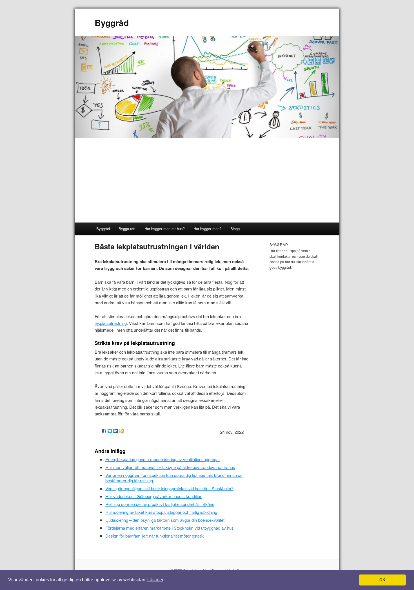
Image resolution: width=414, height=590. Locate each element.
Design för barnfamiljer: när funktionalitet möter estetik (154, 536)
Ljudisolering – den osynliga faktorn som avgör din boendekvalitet (164, 520)
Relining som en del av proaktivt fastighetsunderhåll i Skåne (159, 504)
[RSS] (121, 431)
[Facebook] (104, 431)
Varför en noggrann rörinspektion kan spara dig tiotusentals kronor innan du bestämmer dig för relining (173, 477)
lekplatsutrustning (111, 323)
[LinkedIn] (115, 431)
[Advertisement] (207, 180)
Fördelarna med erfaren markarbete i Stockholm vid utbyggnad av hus (169, 528)
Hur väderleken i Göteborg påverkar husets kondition (153, 496)
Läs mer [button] (155, 579)
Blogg (235, 228)
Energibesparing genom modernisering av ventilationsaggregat (162, 459)
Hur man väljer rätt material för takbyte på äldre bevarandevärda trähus (170, 467)
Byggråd (112, 22)
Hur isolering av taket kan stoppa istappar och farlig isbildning (161, 512)
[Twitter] (110, 431)
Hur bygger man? (207, 228)
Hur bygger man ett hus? (164, 228)
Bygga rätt (127, 228)
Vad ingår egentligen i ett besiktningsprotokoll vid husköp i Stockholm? (169, 488)
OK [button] (382, 580)
